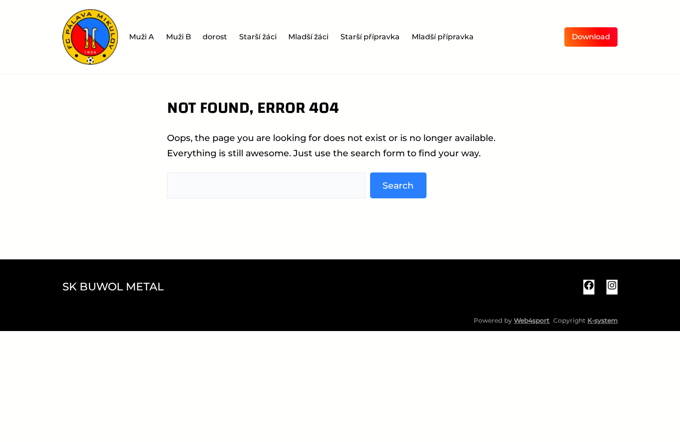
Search (398, 185)
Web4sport (532, 320)
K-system (602, 320)
